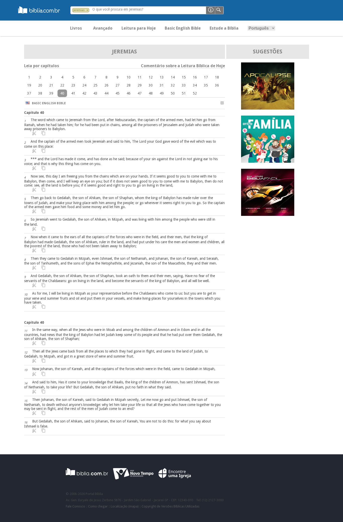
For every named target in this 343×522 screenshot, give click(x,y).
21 (51, 85)
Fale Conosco (75, 506)
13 (162, 77)
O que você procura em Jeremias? (117, 9)
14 (173, 77)
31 (162, 85)
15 (184, 77)
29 (140, 85)
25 (95, 85)
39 (51, 93)
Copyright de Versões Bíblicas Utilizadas (170, 506)
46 (129, 93)
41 (73, 93)
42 (84, 93)
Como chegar (98, 506)
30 (151, 85)
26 (106, 85)
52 (195, 93)
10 (129, 77)
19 (29, 85)
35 (206, 85)
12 (151, 77)
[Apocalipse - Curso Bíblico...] (267, 108)
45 (118, 93)
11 (140, 77)
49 (162, 93)
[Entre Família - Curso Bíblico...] (267, 161)
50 (173, 93)
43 (95, 93)
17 (206, 77)
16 (195, 77)
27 (118, 85)
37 (29, 93)
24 (84, 85)
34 (195, 85)
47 (140, 93)
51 (184, 93)
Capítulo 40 (34, 113)
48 (151, 93)
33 (184, 85)
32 (173, 85)
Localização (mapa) (125, 506)
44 (106, 93)
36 (217, 85)
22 (62, 85)
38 (40, 93)
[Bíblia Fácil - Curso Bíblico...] (267, 214)
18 (217, 77)
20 (40, 85)
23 (73, 85)
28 (129, 85)
